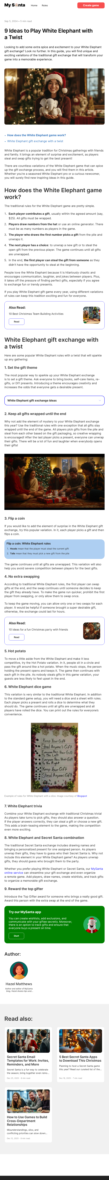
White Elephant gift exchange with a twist (35, 141)
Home (34, 5)
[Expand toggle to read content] (100, 400)
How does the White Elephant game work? (36, 135)
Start (16, 935)
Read (16, 321)
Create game (91, 5)
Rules (45, 5)
